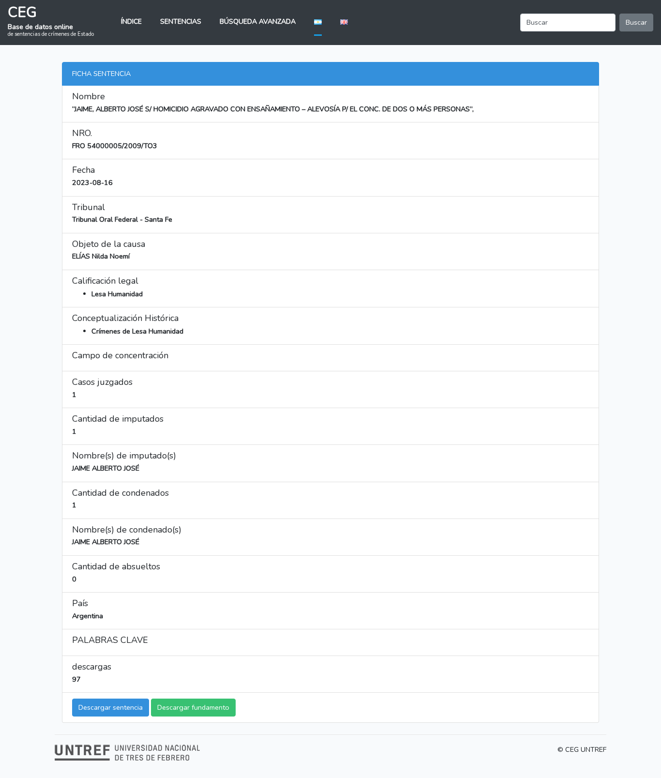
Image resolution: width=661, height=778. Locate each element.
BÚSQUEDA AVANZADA (258, 21)
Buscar (636, 22)
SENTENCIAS (180, 21)
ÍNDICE (131, 21)
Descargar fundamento (193, 707)
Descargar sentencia (110, 707)
